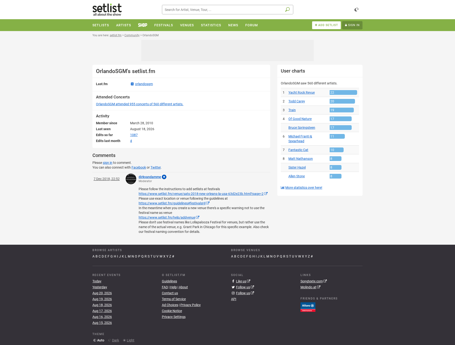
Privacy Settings (174, 317)
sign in (107, 163)
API (233, 299)
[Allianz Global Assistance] (307, 307)
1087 (134, 135)
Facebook (139, 167)
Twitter (155, 167)
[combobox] (227, 9)
